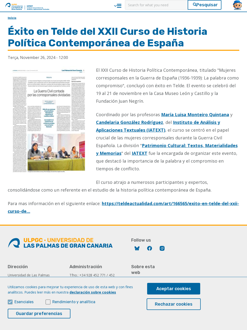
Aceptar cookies (173, 288)
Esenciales (24, 302)
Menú (119, 6)
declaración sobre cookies (92, 292)
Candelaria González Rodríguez (129, 122)
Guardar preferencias (39, 313)
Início (12, 18)
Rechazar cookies (173, 304)
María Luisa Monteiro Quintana (195, 114)
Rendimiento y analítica (73, 302)
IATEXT (139, 153)
